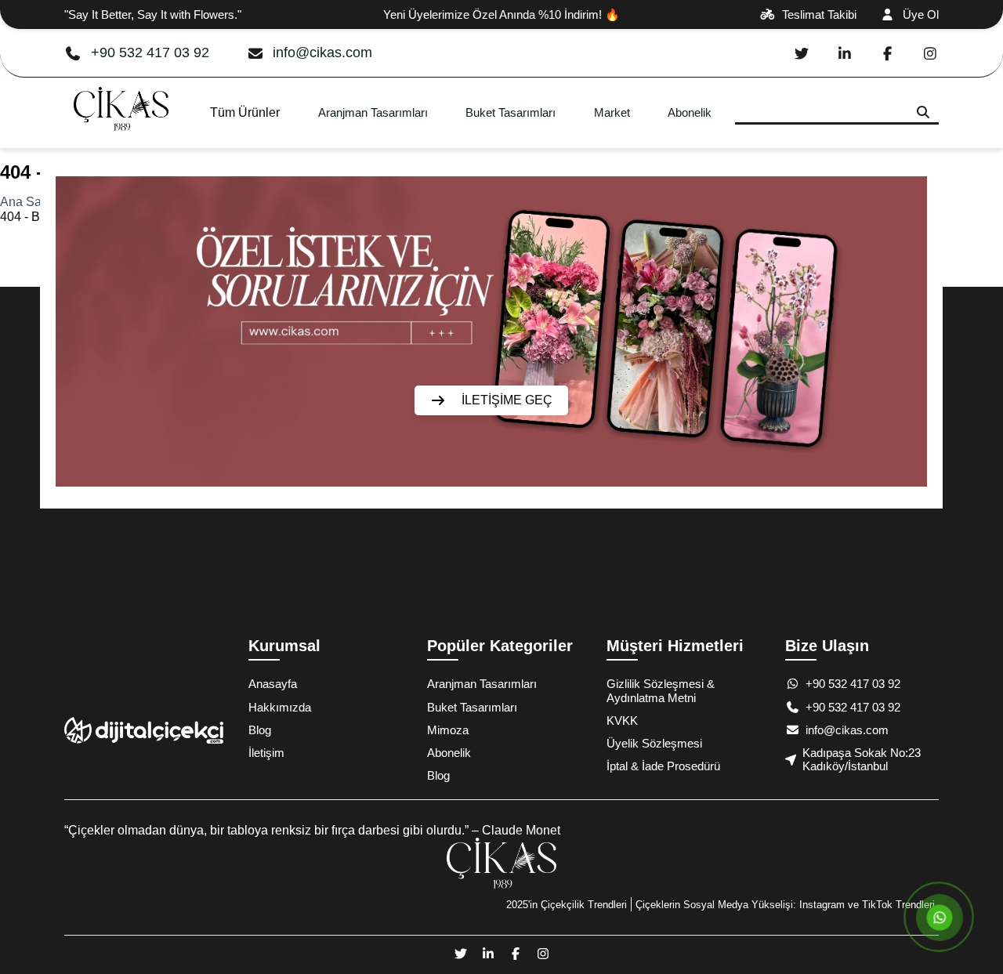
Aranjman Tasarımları (373, 112)
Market (612, 112)
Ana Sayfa (29, 201)
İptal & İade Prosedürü (663, 766)
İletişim (266, 752)
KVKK (622, 720)
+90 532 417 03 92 (150, 52)
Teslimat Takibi (819, 14)
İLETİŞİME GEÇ (507, 400)
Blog (259, 730)
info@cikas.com (322, 52)
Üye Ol (921, 14)
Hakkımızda (279, 707)
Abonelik (690, 112)
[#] (121, 140)
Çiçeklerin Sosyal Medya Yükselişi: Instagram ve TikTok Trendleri (785, 905)
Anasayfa (272, 683)
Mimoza (448, 730)
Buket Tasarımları (510, 112)
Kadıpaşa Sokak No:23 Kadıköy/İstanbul (861, 759)
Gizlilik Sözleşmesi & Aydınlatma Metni (661, 690)
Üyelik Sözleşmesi (654, 743)
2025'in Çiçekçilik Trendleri (566, 905)
